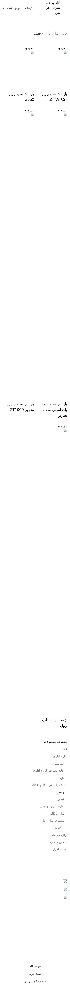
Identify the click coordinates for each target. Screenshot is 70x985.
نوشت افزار (60, 849)
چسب (60, 792)
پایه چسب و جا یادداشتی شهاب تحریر (53, 410)
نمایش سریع (52, 86)
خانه (64, 33)
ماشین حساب (58, 842)
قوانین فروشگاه (57, 944)
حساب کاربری (58, 918)
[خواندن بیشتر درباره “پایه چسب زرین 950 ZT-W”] (62, 86)
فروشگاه (61, 931)
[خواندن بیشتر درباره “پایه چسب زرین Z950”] (29, 86)
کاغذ (64, 749)
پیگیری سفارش (57, 924)
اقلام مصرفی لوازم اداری (48, 770)
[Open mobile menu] (65, 8)
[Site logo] (50, 7)
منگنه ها (59, 827)
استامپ (59, 763)
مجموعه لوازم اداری (51, 820)
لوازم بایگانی (56, 813)
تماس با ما (60, 950)
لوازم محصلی (58, 835)
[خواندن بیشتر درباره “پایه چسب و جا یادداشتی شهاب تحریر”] (62, 396)
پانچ (62, 777)
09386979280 (33, 869)
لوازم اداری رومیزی (52, 806)
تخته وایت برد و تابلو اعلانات (47, 784)
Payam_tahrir (52, 889)
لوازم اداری (60, 756)
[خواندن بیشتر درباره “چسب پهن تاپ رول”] (62, 712)
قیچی (61, 799)
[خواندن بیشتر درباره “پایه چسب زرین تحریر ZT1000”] (29, 396)
